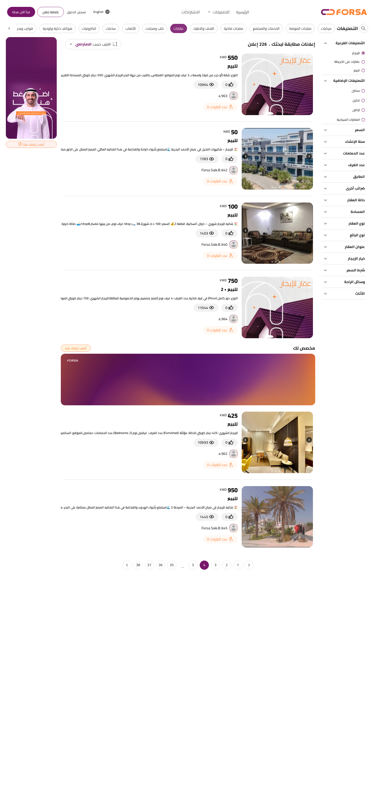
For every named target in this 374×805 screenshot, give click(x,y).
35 (172, 565)
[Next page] (127, 565)
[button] (218, 12)
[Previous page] (249, 565)
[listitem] (344, 53)
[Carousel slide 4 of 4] (272, 187)
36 (161, 565)
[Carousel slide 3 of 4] (275, 187)
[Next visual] (245, 156)
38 (138, 565)
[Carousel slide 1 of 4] (282, 187)
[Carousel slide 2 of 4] (279, 187)
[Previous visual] (309, 156)
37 (149, 565)
